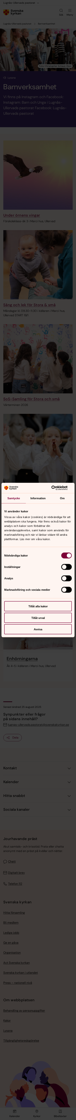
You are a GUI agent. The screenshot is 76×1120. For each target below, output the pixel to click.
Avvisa (38, 629)
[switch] (66, 567)
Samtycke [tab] (13, 498)
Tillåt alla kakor (38, 606)
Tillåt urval (38, 617)
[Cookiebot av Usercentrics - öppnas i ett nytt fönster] (55, 488)
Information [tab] (38, 498)
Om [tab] (62, 498)
